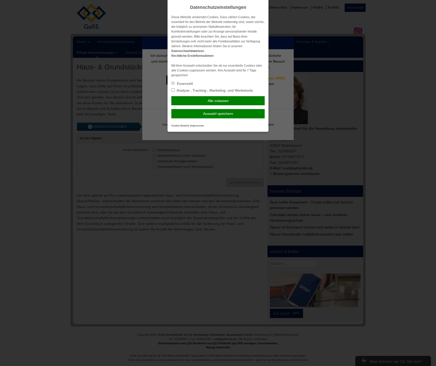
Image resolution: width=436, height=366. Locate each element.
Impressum (197, 125)
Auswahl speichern (218, 114)
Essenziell (184, 84)
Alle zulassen (218, 101)
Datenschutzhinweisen (187, 51)
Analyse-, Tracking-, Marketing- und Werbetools (214, 90)
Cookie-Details (180, 125)
